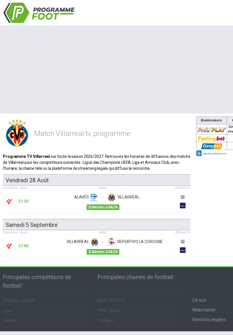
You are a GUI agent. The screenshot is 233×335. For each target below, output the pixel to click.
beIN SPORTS (111, 300)
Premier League (18, 300)
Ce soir (199, 300)
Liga (7, 310)
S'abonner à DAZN (103, 207)
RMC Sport (108, 310)
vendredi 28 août (27, 180)
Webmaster (204, 310)
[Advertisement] (116, 68)
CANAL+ (105, 320)
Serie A (10, 320)
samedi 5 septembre (32, 224)
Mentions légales (209, 319)
